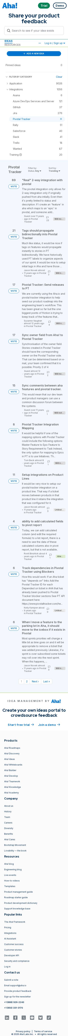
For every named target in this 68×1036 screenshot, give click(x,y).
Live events (10, 875)
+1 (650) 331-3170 (13, 1007)
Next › (35, 681)
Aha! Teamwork (12, 781)
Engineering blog (13, 869)
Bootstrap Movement (15, 845)
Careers (8, 822)
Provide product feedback (17, 991)
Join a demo (49, 725)
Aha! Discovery (12, 753)
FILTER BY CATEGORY (20, 76)
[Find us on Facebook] (15, 1017)
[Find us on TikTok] (49, 1017)
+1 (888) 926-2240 (14, 1002)
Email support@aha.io (15, 985)
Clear (59, 76)
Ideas (9, 41)
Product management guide (18, 892)
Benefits (8, 834)
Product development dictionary (20, 903)
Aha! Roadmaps (12, 748)
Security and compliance (16, 961)
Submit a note (11, 980)
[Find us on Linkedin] (7, 1017)
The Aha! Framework (14, 922)
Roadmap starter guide (16, 897)
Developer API (11, 955)
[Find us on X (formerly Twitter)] (24, 1017)
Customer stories (13, 950)
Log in (7, 966)
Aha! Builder (10, 770)
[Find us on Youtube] (32, 1017)
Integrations (10, 933)
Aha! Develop (11, 776)
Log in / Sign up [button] (54, 43)
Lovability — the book (15, 850)
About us (8, 806)
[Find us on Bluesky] (40, 1017)
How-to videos (12, 880)
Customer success (14, 944)
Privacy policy (23, 1031)
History (8, 811)
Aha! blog (9, 864)
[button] (40, 43)
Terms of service (43, 1031)
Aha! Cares (9, 839)
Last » (46, 681)
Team (7, 817)
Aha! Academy (11, 792)
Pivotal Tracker (31, 220)
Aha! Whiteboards (13, 764)
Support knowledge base (17, 908)
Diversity (8, 828)
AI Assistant (10, 938)
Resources (13, 44)
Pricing (7, 927)
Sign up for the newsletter (17, 996)
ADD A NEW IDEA (35, 53)
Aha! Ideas (9, 759)
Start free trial (21, 725)
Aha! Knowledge (12, 787)
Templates (9, 886)
